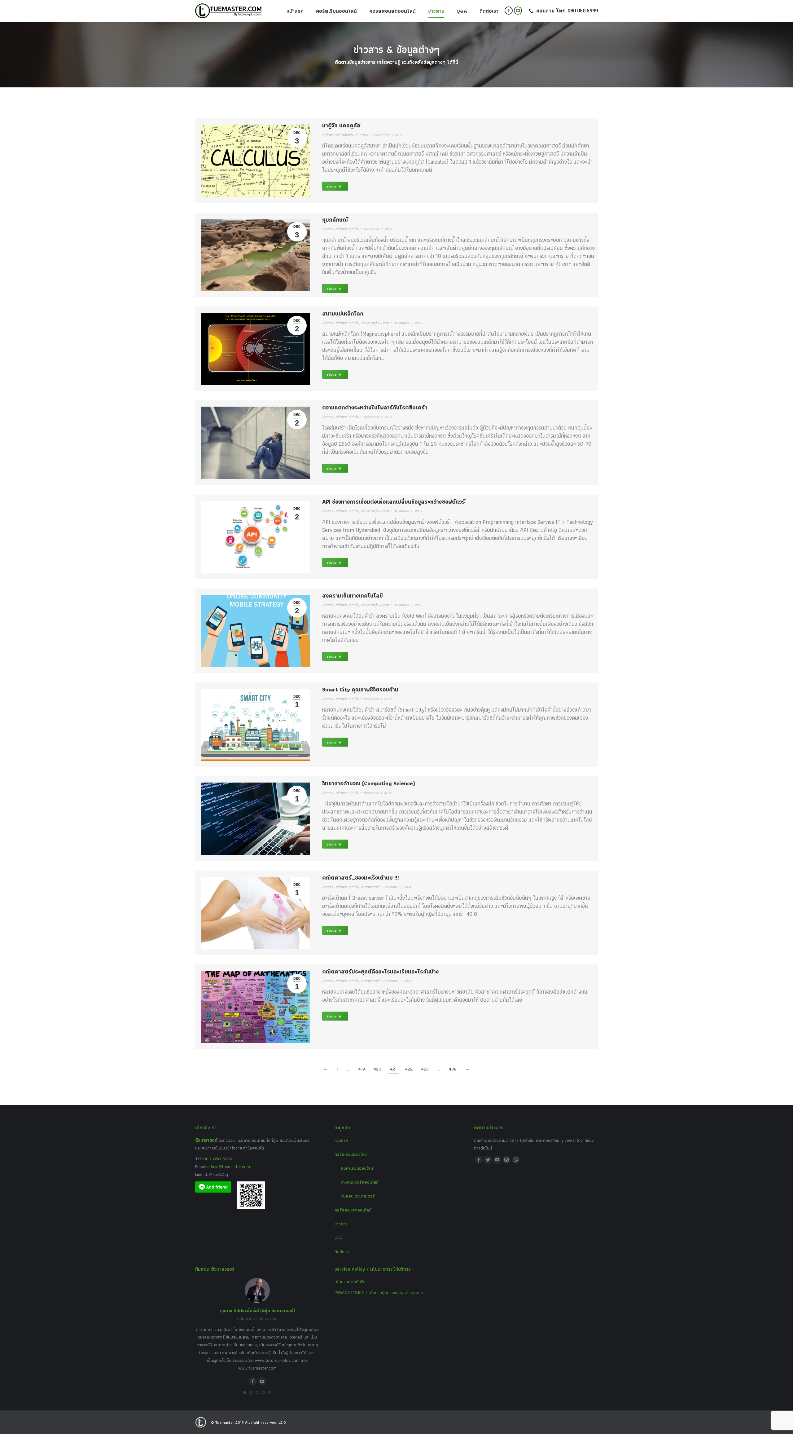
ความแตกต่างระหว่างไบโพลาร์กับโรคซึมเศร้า (374, 407)
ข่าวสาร (341, 1223)
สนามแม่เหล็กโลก (342, 313)
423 (425, 1069)
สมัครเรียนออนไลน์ (357, 1168)
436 (452, 1069)
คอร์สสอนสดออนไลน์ (353, 1210)
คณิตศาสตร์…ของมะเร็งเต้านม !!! (360, 877)
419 (361, 1069)
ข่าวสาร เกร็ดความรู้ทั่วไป (340, 229)
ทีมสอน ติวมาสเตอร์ (358, 1196)
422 (409, 1069)
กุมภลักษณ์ (335, 219)
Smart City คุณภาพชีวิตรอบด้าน (360, 689)
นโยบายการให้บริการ (352, 1281)
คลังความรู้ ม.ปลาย (355, 135)
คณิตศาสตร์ (331, 135)
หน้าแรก (341, 1140)
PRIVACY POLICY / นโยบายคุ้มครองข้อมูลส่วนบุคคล (379, 1292)
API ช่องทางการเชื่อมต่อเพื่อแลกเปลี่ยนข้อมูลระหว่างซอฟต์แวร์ (393, 501)
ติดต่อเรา (342, 1251)
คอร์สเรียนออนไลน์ (351, 1154)
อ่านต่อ (331, 186)
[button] (244, 1392)
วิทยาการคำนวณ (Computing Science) (368, 783)
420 (377, 1069)
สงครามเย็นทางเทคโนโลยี (352, 595)
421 (393, 1069)
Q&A (339, 1237)
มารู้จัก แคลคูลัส (341, 125)
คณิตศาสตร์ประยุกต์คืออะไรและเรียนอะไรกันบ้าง (380, 971)
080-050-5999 (217, 1158)
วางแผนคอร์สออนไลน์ (360, 1182)
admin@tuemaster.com (228, 1166)
